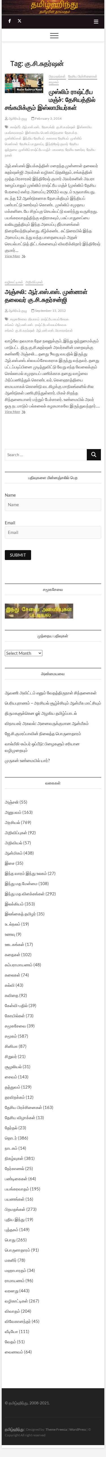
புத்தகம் (11, 1229)
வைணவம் (14, 1351)
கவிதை (11, 995)
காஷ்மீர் (15, 127)
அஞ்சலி (12, 801)
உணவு (10, 934)
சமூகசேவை (18, 319)
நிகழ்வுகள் (14, 1158)
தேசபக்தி (48, 127)
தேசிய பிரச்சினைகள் (82, 76)
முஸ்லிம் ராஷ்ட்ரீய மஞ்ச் (35, 149)
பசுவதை (58, 149)
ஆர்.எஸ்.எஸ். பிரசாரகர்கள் (54, 330)
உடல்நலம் (12, 923)
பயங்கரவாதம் (17, 1188)
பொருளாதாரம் (17, 1249)
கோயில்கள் (15, 1015)
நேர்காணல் (14, 1168)
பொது (10, 1239)
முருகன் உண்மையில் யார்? (27, 760)
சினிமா (11, 1046)
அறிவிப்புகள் (34, 282)
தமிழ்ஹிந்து (14, 1429)
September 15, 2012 (50, 310)
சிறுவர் (11, 1056)
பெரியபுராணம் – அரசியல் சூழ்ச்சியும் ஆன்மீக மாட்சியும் (53, 702)
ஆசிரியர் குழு (17, 118)
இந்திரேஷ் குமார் (57, 144)
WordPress (77, 1429)
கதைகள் (12, 954)
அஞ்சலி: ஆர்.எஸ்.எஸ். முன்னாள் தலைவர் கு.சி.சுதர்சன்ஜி (46, 295)
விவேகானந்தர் (18, 1321)
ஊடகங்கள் (14, 944)
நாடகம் (11, 1148)
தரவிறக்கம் (15, 1097)
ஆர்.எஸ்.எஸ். (31, 127)
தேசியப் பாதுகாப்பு (32, 144)
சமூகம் (54, 82)
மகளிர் (11, 1260)
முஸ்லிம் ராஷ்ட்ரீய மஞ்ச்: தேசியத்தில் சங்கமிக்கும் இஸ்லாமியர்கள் (50, 99)
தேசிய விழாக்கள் (20, 1117)
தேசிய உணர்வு (75, 149)
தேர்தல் (11, 1127)
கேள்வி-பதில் (16, 1005)
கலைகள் (12, 974)
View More (23, 256)
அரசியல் (12, 822)
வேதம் (10, 1341)
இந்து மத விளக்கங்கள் (25, 893)
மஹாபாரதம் (15, 1270)
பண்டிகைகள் (16, 1178)
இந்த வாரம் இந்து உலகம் (26, 873)
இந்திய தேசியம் (34, 138)
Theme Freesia (56, 1429)
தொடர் (11, 1137)
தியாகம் (34, 319)
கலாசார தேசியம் (57, 138)
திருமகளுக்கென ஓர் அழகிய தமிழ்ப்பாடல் (41, 713)
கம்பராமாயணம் (19, 964)
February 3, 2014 (48, 118)
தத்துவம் (12, 1086)
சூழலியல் (13, 1066)
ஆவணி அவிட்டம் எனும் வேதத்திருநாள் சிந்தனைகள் (51, 692)
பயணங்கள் (15, 1198)
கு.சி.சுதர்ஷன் (66, 127)
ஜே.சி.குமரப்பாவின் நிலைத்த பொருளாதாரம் (43, 733)
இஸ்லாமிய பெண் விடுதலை (44, 132)
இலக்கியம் (14, 903)
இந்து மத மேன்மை (21, 883)
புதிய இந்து (15, 1219)
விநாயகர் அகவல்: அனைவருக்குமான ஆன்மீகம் (47, 723)
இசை (10, 863)
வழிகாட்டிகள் (14, 282)
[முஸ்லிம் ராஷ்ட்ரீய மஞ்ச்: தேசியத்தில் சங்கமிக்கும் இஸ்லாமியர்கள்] (24, 83)
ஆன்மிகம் (14, 852)
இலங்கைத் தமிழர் (20, 913)
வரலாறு (11, 1290)
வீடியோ (11, 1331)
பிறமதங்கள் (57, 76)
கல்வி (10, 985)
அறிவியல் (13, 842)
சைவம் (11, 1076)
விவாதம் (12, 1311)
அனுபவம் (13, 812)
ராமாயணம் (15, 1280)
